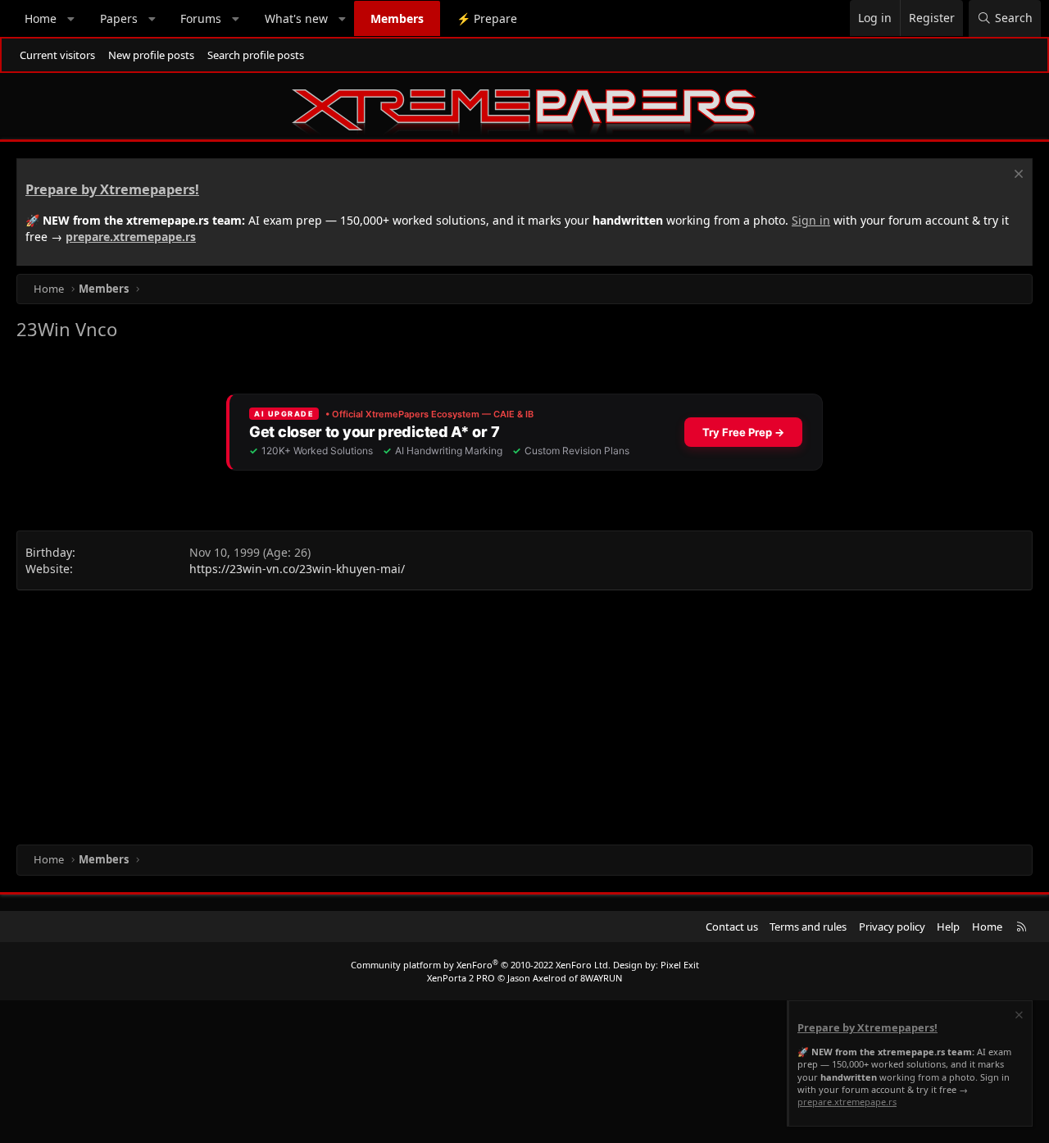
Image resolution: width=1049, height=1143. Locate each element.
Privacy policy (892, 926)
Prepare (486, 18)
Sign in (811, 220)
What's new (296, 18)
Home (41, 18)
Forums (200, 18)
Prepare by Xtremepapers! (112, 189)
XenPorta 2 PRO (461, 978)
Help (948, 926)
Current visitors (57, 55)
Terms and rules (808, 926)
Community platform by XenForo (481, 965)
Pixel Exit (680, 965)
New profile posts (151, 55)
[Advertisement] (508, 713)
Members (397, 18)
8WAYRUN (601, 978)
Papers (119, 18)
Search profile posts (255, 55)
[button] (71, 19)
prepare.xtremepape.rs (131, 236)
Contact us (732, 926)
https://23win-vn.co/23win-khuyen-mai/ (297, 568)
